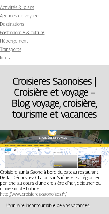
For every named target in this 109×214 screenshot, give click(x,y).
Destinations (12, 24)
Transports (10, 49)
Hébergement (14, 41)
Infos (5, 58)
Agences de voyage (19, 16)
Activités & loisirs (17, 7)
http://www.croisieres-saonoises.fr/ (33, 194)
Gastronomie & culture (22, 32)
